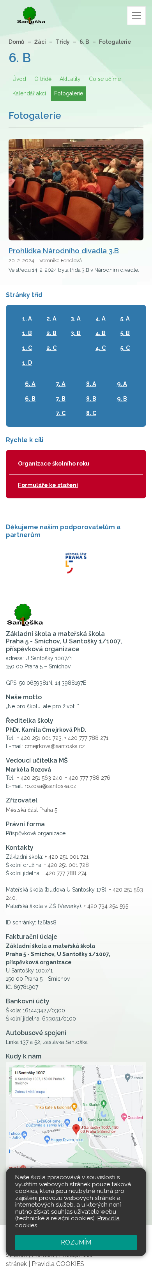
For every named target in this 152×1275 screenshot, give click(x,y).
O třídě (42, 79)
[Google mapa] (76, 1134)
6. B (84, 42)
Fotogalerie (115, 42)
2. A (51, 318)
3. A (76, 318)
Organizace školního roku (53, 463)
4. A (100, 318)
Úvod (19, 79)
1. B (27, 332)
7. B (60, 398)
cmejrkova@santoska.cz (55, 746)
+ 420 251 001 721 (66, 857)
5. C (125, 347)
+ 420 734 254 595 (106, 906)
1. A (27, 318)
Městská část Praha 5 (31, 810)
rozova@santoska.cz (50, 786)
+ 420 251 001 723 (39, 738)
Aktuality (70, 79)
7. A (60, 383)
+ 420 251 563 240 (39, 778)
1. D (27, 362)
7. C (60, 413)
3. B (76, 332)
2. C (51, 347)
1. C (27, 347)
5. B (125, 332)
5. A (125, 318)
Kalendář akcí (29, 93)
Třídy (63, 42)
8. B (91, 398)
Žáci (40, 42)
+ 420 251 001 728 (66, 865)
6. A (30, 383)
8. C (91, 413)
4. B (100, 332)
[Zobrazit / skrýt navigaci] (136, 15)
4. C (100, 347)
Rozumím (76, 1242)
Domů (17, 42)
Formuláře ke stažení (48, 485)
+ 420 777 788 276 (87, 778)
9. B (122, 398)
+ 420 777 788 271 (86, 738)
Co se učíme (105, 79)
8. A (91, 383)
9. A (122, 383)
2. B (51, 332)
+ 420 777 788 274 (64, 873)
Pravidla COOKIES (58, 1264)
